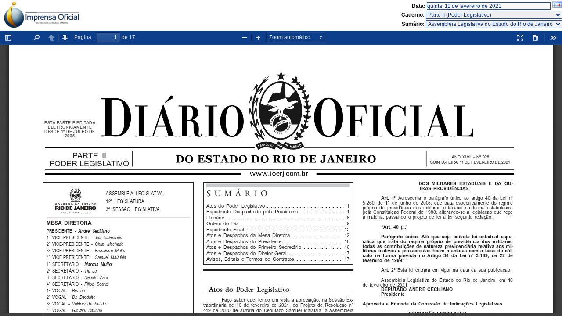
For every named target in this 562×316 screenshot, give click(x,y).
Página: (83, 37)
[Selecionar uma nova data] (557, 6)
